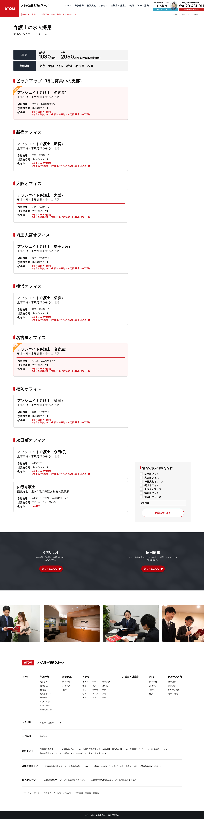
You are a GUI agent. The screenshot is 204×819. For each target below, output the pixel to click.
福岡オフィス (151, 493)
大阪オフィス (151, 477)
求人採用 (185, 14)
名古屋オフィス (152, 489)
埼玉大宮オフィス (154, 481)
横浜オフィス (151, 485)
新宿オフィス (151, 474)
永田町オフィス (152, 497)
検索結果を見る (163, 512)
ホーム (176, 14)
